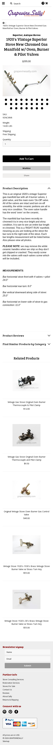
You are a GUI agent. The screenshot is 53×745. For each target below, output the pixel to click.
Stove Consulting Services (13, 679)
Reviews (6, 693)
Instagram (5, 712)
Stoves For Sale (9, 686)
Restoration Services (11, 683)
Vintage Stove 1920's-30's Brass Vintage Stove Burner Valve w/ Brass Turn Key (26, 622)
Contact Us (7, 689)
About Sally (7, 696)
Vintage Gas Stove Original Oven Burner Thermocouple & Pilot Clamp (26, 404)
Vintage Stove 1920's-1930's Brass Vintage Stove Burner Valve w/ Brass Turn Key (26, 568)
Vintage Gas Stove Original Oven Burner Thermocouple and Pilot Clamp (26, 458)
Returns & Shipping (10, 700)
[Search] (11, 3)
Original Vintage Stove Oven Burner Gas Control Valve (26, 513)
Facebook (16, 712)
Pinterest (11, 712)
